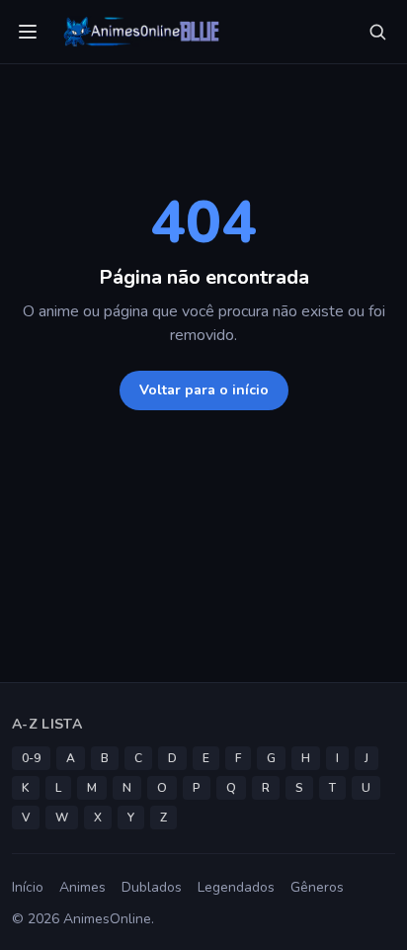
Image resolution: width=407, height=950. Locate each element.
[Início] (139, 31)
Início (27, 887)
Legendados (236, 887)
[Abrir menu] (27, 31)
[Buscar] (377, 31)
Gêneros (317, 887)
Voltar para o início (204, 390)
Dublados (152, 887)
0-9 (31, 758)
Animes (82, 887)
